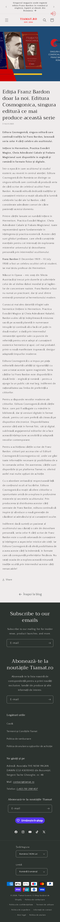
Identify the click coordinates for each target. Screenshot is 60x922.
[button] (6, 20)
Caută (10, 723)
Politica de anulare (37, 915)
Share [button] (9, 579)
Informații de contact (42, 910)
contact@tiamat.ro (23, 781)
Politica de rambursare (19, 739)
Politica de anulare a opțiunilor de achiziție (29, 746)
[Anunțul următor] (54, 6)
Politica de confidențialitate (21, 905)
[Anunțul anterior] (6, 6)
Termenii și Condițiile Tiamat (22, 731)
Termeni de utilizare (45, 905)
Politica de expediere (20, 910)
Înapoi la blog (32, 594)
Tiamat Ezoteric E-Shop (28, 896)
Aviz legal (21, 915)
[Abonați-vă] (49, 643)
